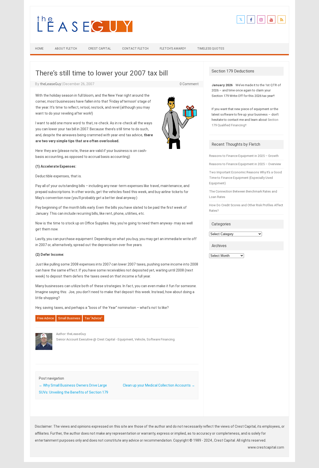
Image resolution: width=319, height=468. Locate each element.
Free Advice (45, 318)
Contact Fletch (135, 48)
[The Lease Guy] (84, 35)
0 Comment (189, 84)
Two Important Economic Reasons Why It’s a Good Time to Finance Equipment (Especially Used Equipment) (245, 177)
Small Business (69, 318)
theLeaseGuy (50, 84)
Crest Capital (99, 48)
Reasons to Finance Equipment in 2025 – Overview (245, 164)
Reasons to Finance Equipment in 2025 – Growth (244, 156)
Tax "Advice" (93, 318)
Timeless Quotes (210, 48)
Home (39, 48)
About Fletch (66, 48)
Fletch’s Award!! (173, 48)
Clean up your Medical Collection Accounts (159, 385)
